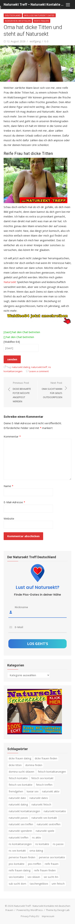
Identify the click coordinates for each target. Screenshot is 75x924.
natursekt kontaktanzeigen (24, 811)
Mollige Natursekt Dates (39, 15)
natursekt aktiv (50, 791)
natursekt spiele (45, 831)
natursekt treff (39, 367)
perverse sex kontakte (52, 857)
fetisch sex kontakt (42, 778)
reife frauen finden (45, 870)
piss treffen (34, 864)
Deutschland (13, 15)
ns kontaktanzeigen (20, 844)
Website (9, 518)
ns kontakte (42, 844)
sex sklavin (33, 877)
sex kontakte (16, 877)
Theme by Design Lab (58, 910)
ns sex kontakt (17, 850)
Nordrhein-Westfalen (18, 20)
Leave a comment (39, 371)
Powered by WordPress (30, 910)
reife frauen (51, 864)
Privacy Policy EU (30, 916)
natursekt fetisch (41, 804)
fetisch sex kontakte (20, 784)
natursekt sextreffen (48, 824)
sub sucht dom (17, 883)
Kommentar (12, 436)
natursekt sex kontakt (44, 817)
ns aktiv (36, 837)
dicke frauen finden (46, 758)
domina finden (33, 765)
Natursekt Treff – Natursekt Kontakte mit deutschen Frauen (34, 4)
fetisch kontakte (18, 778)
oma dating (36, 850)
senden (12, 359)
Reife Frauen (41, 20)
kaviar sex (32, 791)
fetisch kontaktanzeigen (52, 771)
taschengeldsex (39, 883)
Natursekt (10, 282)
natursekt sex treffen (21, 824)
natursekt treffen (18, 837)
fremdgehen (16, 791)
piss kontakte (16, 864)
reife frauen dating (19, 870)
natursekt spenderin (20, 831)
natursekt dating (21, 367)
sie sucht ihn (51, 877)
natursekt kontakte (55, 811)
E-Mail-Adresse (14, 502)
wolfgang (35, 41)
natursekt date (17, 798)
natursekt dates (38, 798)
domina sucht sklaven (21, 771)
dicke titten (15, 765)
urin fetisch (58, 883)
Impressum (48, 916)
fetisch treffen (44, 784)
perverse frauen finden (22, 857)
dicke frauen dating (20, 758)
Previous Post (22, 392)
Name (8, 486)
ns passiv (58, 844)
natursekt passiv (18, 817)
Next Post (52, 390)
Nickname (21, 607)
